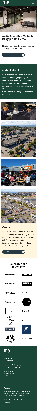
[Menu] (33, 3)
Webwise (7, 402)
